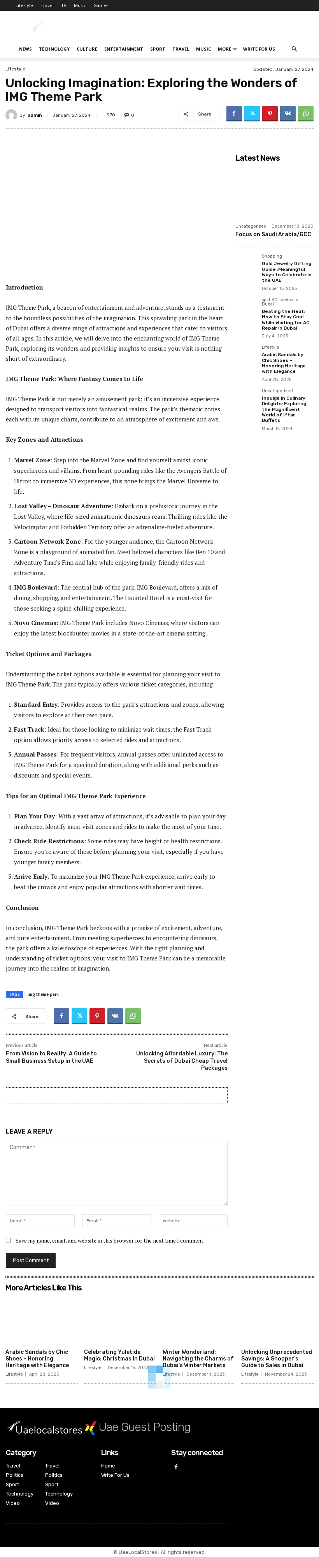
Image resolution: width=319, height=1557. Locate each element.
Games (100, 5)
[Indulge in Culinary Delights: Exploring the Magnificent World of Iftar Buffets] (246, 400)
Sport (157, 49)
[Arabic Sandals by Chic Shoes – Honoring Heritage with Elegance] (246, 356)
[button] (294, 49)
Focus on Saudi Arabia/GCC (273, 234)
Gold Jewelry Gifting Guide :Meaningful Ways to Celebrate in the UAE (287, 272)
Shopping (272, 256)
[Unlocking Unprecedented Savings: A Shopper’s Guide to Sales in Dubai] (277, 1321)
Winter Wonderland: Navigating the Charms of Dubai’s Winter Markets (198, 1359)
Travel (47, 5)
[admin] (12, 115)
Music (80, 5)
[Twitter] (252, 113)
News (25, 49)
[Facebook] (234, 113)
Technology (54, 49)
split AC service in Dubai (280, 302)
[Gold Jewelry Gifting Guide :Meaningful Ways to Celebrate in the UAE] (246, 265)
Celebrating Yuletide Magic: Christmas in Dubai (119, 1355)
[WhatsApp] (306, 113)
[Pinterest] (270, 113)
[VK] (288, 113)
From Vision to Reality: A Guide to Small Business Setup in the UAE (51, 1057)
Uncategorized (250, 226)
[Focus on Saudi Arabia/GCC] (274, 192)
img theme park (43, 994)
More (224, 49)
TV (64, 5)
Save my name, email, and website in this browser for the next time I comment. (110, 1240)
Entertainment (123, 49)
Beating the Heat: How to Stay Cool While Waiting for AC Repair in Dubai (285, 320)
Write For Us (259, 49)
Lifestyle (24, 5)
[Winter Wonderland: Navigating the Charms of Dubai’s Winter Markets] (199, 1321)
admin (35, 115)
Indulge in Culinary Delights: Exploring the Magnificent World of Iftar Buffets (284, 409)
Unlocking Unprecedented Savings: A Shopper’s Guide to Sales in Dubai (276, 1359)
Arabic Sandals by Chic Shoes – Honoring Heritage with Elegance (284, 363)
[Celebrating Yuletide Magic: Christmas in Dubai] (120, 1321)
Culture (87, 49)
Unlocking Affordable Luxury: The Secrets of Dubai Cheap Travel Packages (182, 1060)
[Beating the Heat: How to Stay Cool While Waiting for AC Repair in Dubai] (246, 308)
